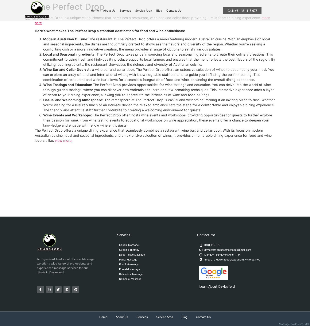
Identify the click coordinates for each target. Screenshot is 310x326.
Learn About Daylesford (217, 287)
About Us (109, 10)
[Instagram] (49, 289)
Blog (159, 10)
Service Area (143, 10)
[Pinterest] (75, 289)
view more (63, 140)
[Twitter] (58, 289)
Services (125, 10)
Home (95, 10)
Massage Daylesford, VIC (294, 324)
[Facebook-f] (40, 289)
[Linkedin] (66, 289)
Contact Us (173, 10)
